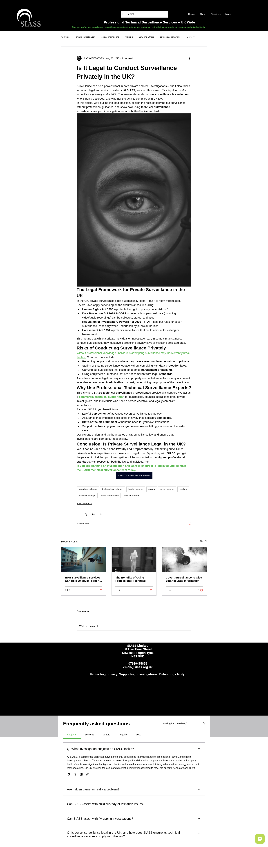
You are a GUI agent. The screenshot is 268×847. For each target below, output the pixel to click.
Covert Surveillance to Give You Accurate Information (184, 579)
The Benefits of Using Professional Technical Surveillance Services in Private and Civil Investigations (131, 579)
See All (203, 541)
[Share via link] (100, 514)
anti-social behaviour (170, 37)
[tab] (72, 735)
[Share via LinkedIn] (93, 514)
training (129, 37)
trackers (183, 489)
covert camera (167, 489)
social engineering (110, 37)
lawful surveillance (110, 495)
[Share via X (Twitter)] (85, 514)
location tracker (131, 495)
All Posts (65, 37)
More (189, 37)
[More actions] (189, 58)
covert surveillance (88, 489)
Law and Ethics (146, 37)
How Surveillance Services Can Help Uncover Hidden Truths (82, 579)
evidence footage (87, 495)
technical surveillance (112, 489)
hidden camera (135, 489)
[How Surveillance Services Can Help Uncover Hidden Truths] (83, 559)
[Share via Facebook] (78, 514)
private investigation (85, 37)
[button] (69, 774)
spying (151, 489)
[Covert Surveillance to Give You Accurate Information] (184, 559)
